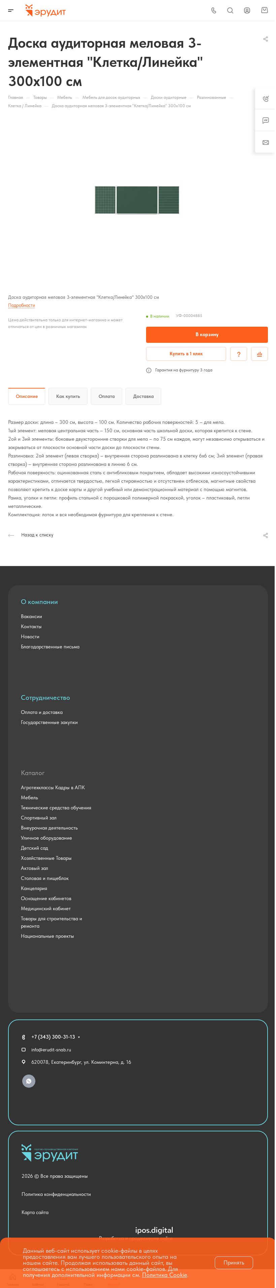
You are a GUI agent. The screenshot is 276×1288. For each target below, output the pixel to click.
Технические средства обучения (56, 808)
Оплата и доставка (42, 712)
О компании (39, 602)
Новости (30, 637)
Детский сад (34, 848)
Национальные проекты (47, 936)
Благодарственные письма (50, 647)
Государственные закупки (49, 722)
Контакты (31, 626)
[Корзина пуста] (264, 10)
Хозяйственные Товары (46, 858)
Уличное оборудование (46, 838)
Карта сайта (35, 1212)
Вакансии (31, 616)
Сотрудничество (45, 697)
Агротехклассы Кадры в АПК (53, 787)
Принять (233, 1262)
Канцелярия (34, 888)
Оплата (107, 396)
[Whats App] (28, 1081)
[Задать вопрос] (238, 354)
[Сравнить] (259, 354)
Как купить (68, 396)
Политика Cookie (164, 1274)
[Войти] (247, 10)
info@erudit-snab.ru (51, 1049)
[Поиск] (230, 10)
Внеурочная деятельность (49, 828)
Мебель (29, 798)
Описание (27, 396)
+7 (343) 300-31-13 (53, 1037)
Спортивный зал (39, 818)
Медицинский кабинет (46, 908)
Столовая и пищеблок (45, 878)
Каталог (33, 773)
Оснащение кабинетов (46, 898)
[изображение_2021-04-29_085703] (138, 199)
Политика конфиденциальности (56, 1194)
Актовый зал (34, 868)
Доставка (143, 396)
